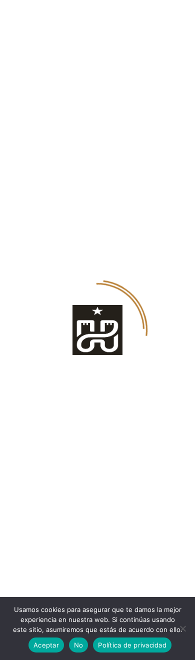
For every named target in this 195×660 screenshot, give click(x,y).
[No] (183, 629)
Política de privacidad (132, 645)
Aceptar (46, 645)
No (79, 645)
